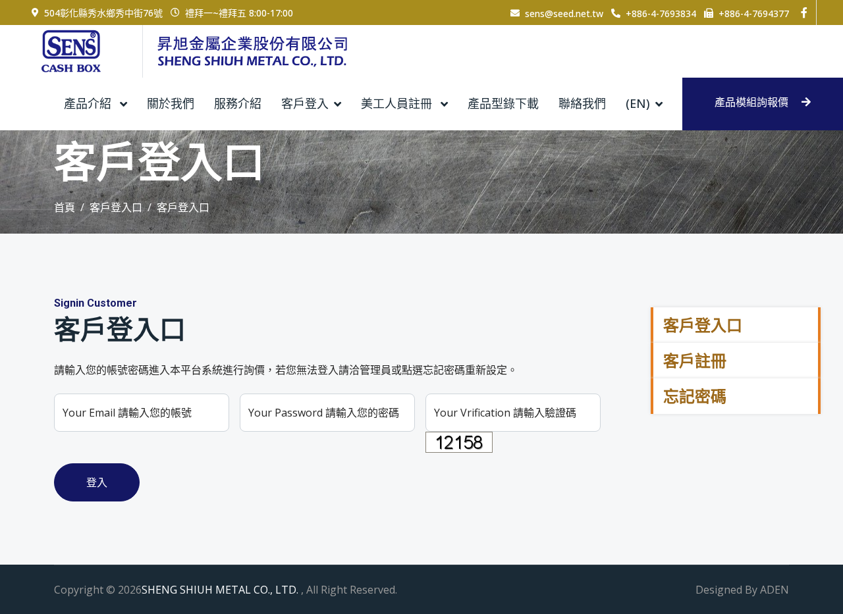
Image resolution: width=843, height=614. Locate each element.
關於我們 (170, 103)
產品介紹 (89, 103)
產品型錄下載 (503, 103)
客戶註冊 (694, 360)
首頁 (64, 207)
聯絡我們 (582, 103)
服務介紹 (237, 103)
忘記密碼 (694, 396)
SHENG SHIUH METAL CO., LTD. (221, 589)
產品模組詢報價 (753, 102)
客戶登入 (305, 103)
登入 (96, 482)
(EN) (638, 103)
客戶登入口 (116, 207)
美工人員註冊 (398, 103)
